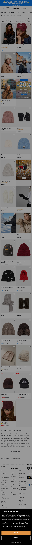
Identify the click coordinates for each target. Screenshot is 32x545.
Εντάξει (16, 532)
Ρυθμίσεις (16, 538)
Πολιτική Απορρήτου (22, 526)
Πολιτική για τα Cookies (7, 526)
